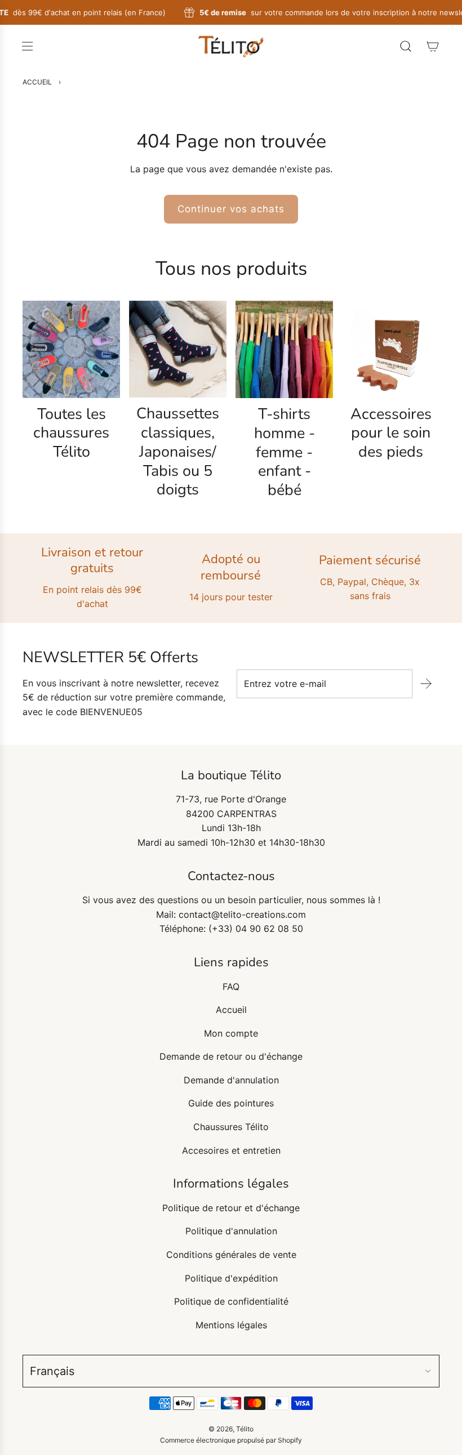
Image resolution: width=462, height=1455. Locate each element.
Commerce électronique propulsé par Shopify (231, 1440)
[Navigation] (27, 46)
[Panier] (432, 46)
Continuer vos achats (231, 209)
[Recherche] (405, 46)
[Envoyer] (425, 683)
